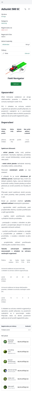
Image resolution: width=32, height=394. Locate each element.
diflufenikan (5, 44)
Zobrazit (27, 53)
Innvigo (3, 16)
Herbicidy (4, 23)
